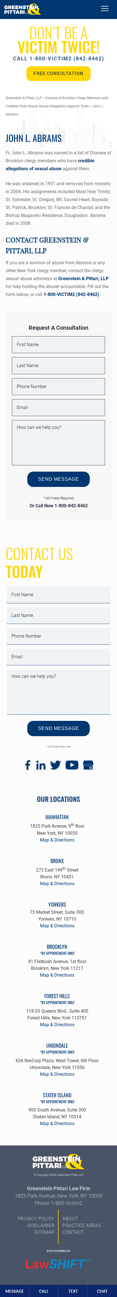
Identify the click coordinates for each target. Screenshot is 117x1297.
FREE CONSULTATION (58, 73)
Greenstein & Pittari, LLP (24, 98)
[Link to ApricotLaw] (58, 1264)
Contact (73, 1232)
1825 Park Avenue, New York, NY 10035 (59, 1196)
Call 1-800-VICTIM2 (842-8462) (58, 58)
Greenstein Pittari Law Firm (58, 1188)
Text (73, 1291)
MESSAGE (14, 1291)
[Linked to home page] (59, 1163)
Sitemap (44, 1232)
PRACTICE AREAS (81, 1225)
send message (58, 479)
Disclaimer (41, 1225)
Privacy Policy (36, 1218)
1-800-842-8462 (71, 505)
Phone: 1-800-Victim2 (58, 1203)
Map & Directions (57, 840)
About (70, 1218)
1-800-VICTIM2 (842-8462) (70, 294)
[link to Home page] (22, 9)
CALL (44, 1291)
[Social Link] (28, 768)
